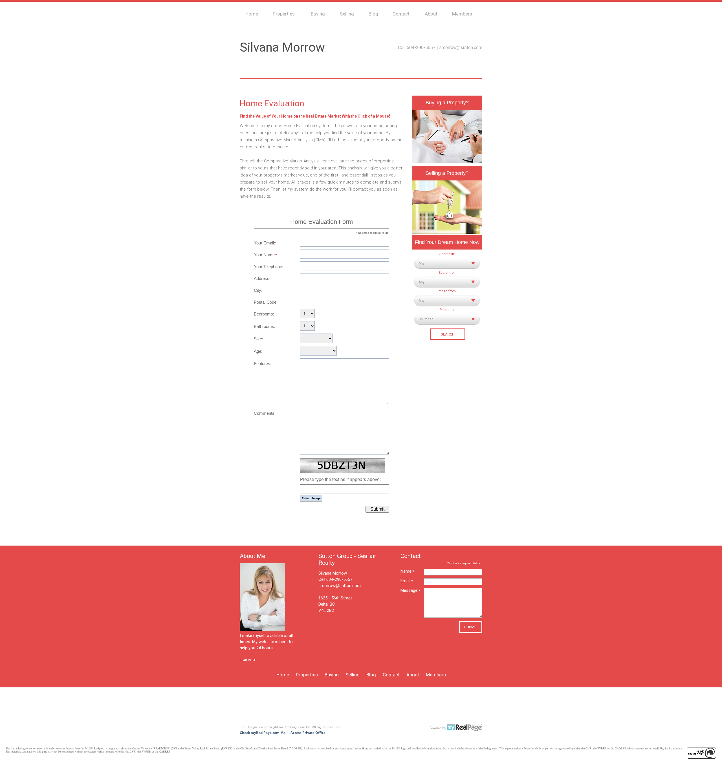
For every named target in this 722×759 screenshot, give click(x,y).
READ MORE (248, 660)
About (431, 14)
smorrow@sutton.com (460, 47)
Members (462, 14)
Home (251, 14)
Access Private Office (307, 732)
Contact (401, 14)
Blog (373, 14)
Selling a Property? (447, 173)
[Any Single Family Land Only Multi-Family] (447, 282)
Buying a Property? (447, 102)
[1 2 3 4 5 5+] (307, 314)
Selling (347, 14)
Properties (284, 14)
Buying (318, 14)
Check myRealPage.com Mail (264, 732)
